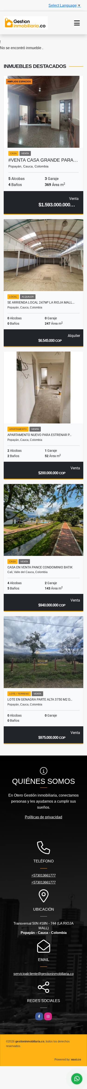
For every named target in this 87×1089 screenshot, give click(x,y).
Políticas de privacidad (43, 817)
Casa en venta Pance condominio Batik (40, 567)
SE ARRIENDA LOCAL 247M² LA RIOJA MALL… (40, 302)
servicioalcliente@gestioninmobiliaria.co (43, 974)
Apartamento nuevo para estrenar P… (39, 435)
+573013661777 (43, 875)
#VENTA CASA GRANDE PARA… (43, 160)
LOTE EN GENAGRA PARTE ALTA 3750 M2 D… (39, 699)
